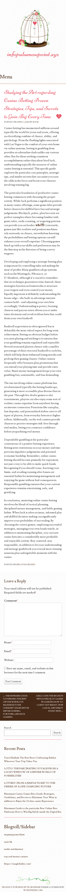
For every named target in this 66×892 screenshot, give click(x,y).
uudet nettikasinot (13, 849)
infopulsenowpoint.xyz (33, 54)
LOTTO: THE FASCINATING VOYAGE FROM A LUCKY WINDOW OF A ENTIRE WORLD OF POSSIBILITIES (31, 772)
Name (8, 642)
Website (9, 660)
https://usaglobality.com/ (17, 863)
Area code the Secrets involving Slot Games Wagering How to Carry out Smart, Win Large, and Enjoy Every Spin (49, 703)
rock (36, 122)
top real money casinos (16, 856)
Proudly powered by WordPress (21, 887)
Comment (10, 600)
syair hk (8, 841)
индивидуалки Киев (14, 834)
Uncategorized (25, 564)
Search (7, 727)
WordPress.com (32, 890)
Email (7, 651)
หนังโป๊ (40, 225)
